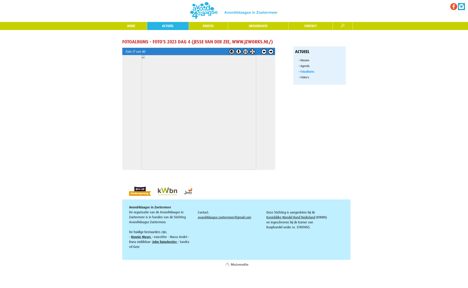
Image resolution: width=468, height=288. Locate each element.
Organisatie (258, 26)
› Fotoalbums (306, 72)
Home (131, 26)
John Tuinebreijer (165, 242)
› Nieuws (304, 60)
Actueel (168, 26)
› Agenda (304, 66)
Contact (310, 26)
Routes (208, 26)
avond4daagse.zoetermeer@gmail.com (224, 217)
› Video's (304, 77)
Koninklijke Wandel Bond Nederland (290, 217)
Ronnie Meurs (141, 237)
